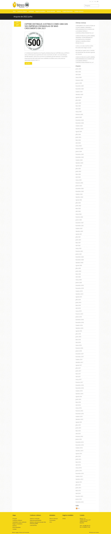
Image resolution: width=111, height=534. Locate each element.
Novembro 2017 (80, 356)
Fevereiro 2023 (79, 183)
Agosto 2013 (79, 482)
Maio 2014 (78, 462)
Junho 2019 (78, 302)
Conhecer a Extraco (22, 11)
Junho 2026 (78, 69)
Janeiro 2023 (79, 185)
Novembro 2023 (80, 157)
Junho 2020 (78, 271)
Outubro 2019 (79, 291)
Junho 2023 (78, 171)
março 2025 (79, 111)
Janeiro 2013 (79, 499)
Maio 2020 (78, 274)
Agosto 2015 (79, 422)
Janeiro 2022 (79, 220)
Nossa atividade (51, 11)
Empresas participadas (35, 520)
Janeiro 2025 (79, 117)
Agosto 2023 (79, 165)
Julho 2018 (78, 334)
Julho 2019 (78, 299)
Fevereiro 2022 (79, 217)
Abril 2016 (78, 405)
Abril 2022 (78, 211)
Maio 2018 (78, 339)
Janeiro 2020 (79, 282)
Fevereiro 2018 (79, 348)
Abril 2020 (78, 277)
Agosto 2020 (79, 265)
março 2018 (79, 345)
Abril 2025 (78, 108)
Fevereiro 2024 (79, 148)
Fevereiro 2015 (79, 436)
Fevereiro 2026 (79, 80)
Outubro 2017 (79, 359)
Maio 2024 (78, 140)
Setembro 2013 (79, 479)
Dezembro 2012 (80, 502)
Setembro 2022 (79, 197)
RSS (78, 508)
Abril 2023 (78, 177)
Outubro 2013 (79, 476)
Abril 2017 (78, 376)
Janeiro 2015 (79, 439)
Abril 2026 (78, 74)
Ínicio (14, 11)
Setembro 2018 (79, 328)
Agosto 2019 (79, 297)
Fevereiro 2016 (79, 411)
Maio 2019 (78, 305)
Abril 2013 (78, 493)
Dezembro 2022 (80, 188)
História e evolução (34, 518)
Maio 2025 (78, 106)
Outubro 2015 (79, 416)
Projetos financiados (68, 11)
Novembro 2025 (80, 89)
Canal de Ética (33, 525)
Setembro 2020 (79, 262)
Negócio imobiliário (40, 11)
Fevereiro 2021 (79, 251)
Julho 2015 (78, 425)
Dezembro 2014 (80, 442)
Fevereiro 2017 (79, 382)
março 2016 (79, 408)
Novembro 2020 (80, 260)
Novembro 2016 (80, 388)
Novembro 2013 (80, 473)
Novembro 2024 (80, 123)
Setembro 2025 (79, 94)
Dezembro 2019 (80, 285)
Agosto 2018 (79, 331)
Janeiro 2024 (79, 151)
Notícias (59, 11)
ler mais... (28, 63)
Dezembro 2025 (80, 86)
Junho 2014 (78, 459)
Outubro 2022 (79, 194)
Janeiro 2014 (79, 470)
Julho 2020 (78, 268)
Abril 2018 (78, 342)
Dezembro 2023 (80, 154)
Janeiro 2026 (79, 83)
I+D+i (50, 522)
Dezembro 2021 (80, 222)
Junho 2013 (78, 487)
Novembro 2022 (80, 191)
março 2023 (79, 180)
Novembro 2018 (80, 322)
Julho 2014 (78, 456)
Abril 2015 (78, 433)
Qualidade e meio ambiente (19, 522)
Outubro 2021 (79, 228)
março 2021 (79, 248)
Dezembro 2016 (80, 385)
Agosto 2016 (79, 396)
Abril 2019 (78, 308)
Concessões (52, 520)
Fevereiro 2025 (79, 114)
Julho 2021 (78, 237)
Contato (15, 529)
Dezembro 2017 (80, 354)
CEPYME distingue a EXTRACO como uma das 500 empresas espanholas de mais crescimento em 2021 (46, 26)
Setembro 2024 (79, 128)
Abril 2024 (78, 143)
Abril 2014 (78, 465)
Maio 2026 (78, 71)
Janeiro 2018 (79, 351)
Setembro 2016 (79, 393)
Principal (15, 518)
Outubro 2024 (79, 126)
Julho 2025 (78, 100)
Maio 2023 (78, 174)
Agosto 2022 (79, 200)
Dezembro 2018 (80, 319)
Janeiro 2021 (79, 254)
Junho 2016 (78, 399)
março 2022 (79, 214)
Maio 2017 (78, 374)
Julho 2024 (78, 134)
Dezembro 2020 (80, 257)
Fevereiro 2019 (79, 314)
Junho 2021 (78, 240)
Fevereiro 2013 (79, 496)
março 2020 (79, 279)
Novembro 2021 (80, 225)
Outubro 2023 (79, 160)
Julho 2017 (78, 368)
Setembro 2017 (79, 362)
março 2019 (79, 311)
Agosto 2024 (79, 131)
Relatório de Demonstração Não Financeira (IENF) (38, 522)
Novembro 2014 (80, 445)
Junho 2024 (78, 137)
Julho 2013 (78, 485)
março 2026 (79, 77)
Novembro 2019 (80, 288)
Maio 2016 (78, 402)
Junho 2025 (78, 103)
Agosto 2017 (79, 365)
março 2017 (79, 379)
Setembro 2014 (79, 450)
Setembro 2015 (79, 419)
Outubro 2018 (79, 325)
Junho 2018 (78, 336)
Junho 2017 (78, 371)
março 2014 (79, 468)
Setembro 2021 (79, 231)
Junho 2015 (78, 428)
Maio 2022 (78, 208)
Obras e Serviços (53, 518)
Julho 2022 (78, 203)
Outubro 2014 (79, 448)
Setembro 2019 (79, 294)
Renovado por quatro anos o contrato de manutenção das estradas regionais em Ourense (85, 52)
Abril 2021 (78, 245)
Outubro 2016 (79, 391)
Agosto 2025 (79, 97)
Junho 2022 (78, 205)
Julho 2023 (78, 168)
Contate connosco (78, 11)
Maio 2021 (78, 242)
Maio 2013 (78, 490)
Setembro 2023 (79, 163)
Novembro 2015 (80, 413)
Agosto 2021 (79, 234)
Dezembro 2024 (80, 120)
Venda (64, 518)
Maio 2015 (78, 431)
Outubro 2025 (79, 91)
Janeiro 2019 (79, 317)
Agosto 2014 (79, 453)
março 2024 (79, 146)
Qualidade (31, 11)
